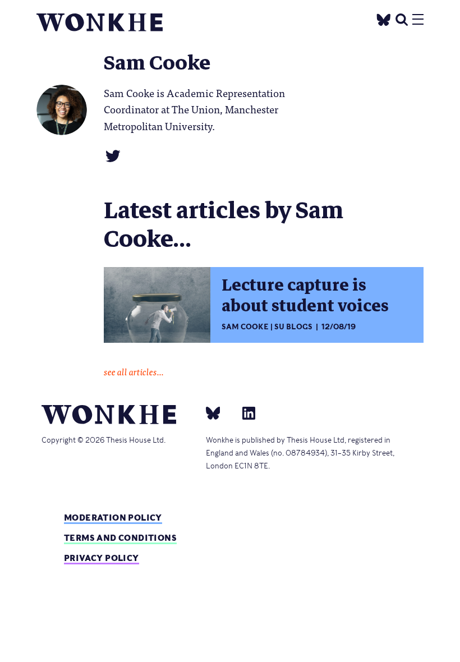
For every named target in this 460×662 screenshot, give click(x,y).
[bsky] (220, 412)
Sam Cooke (245, 327)
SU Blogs (293, 327)
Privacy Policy (101, 558)
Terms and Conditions (120, 538)
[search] (401, 18)
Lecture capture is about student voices (305, 296)
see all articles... (134, 371)
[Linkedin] (244, 412)
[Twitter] (383, 18)
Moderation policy (113, 517)
